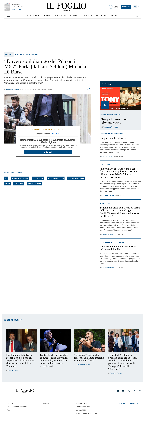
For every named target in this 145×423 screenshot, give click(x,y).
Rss (8, 410)
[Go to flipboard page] (140, 391)
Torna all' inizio (126, 404)
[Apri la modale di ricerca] (136, 15)
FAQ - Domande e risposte (17, 407)
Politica (8, 54)
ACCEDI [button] (55, 133)
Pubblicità (45, 403)
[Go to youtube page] (123, 391)
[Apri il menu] (8, 15)
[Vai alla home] (66, 7)
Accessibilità (81, 410)
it (135, 7)
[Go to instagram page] (134, 391)
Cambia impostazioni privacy (87, 413)
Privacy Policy (81, 403)
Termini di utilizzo (83, 407)
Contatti (10, 403)
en (139, 7)
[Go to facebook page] (118, 391)
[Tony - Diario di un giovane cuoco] (120, 98)
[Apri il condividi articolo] (88, 89)
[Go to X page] (129, 391)
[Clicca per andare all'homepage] (24, 391)
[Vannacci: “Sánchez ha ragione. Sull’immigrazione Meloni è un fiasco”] (89, 340)
